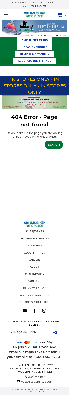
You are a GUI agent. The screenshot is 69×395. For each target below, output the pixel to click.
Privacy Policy (34, 288)
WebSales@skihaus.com (36, 381)
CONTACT (34, 281)
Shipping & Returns (34, 302)
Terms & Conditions (34, 295)
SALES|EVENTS (34, 231)
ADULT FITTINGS (34, 252)
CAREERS (34, 259)
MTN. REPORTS (34, 273)
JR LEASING (34, 245)
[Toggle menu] (10, 14)
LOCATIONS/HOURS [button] (34, 47)
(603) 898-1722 (38, 6)
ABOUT (34, 266)
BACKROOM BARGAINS (34, 238)
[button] (34, 28)
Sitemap (41, 392)
